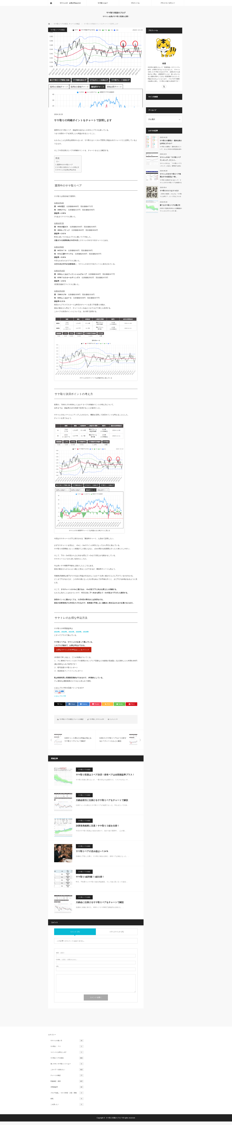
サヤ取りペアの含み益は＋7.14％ (92, 851)
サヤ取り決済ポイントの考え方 (68, 167)
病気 (66, 1098)
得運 (164, 63)
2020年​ (78, 632)
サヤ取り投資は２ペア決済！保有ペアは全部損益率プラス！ (105, 774)
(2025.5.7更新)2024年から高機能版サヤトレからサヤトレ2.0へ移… (171, 210)
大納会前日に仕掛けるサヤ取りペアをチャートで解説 (102, 800)
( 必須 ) (60, 952)
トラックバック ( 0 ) (116, 932)
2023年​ (57, 632)
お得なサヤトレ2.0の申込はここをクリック (72, 650)
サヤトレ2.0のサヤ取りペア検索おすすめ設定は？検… (170, 175)
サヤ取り (92, 719)
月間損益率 (66, 1087)
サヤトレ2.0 (100, 719)
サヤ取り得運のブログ (116, 12)
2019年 (86, 632)
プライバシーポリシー (167, 3)
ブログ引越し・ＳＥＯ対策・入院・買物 (66, 1093)
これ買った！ (66, 1104)
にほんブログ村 (60, 696)
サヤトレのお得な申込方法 (66, 170)
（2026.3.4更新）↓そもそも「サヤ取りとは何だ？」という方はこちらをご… (171, 196)
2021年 (71, 632)
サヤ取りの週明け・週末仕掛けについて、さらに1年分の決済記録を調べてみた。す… (171, 149)
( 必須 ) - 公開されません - (66, 959)
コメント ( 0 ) (75, 932)
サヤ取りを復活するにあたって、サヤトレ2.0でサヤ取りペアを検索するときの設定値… (171, 182)
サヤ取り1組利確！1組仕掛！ (90, 877)
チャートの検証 (78, 719)
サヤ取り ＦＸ (66, 1046)
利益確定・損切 (66, 1081)
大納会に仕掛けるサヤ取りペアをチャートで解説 (100, 902)
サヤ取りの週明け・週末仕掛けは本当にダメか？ (171, 142)
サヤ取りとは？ (103, 3)
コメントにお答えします (66, 1052)
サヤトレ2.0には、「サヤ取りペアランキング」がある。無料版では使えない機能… (171, 166)
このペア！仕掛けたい (66, 1069)
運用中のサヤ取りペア (65, 165)
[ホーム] (51, 3)
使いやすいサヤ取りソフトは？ (66, 1064)
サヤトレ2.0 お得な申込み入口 (70, 3)
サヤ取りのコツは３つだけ (169, 191)
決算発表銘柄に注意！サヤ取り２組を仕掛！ (97, 825)
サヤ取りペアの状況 (58, 30)
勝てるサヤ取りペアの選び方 (170, 205)
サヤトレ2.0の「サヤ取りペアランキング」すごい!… (170, 158)
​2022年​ (64, 632)
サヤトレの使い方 (66, 1040)
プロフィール (135, 3)
